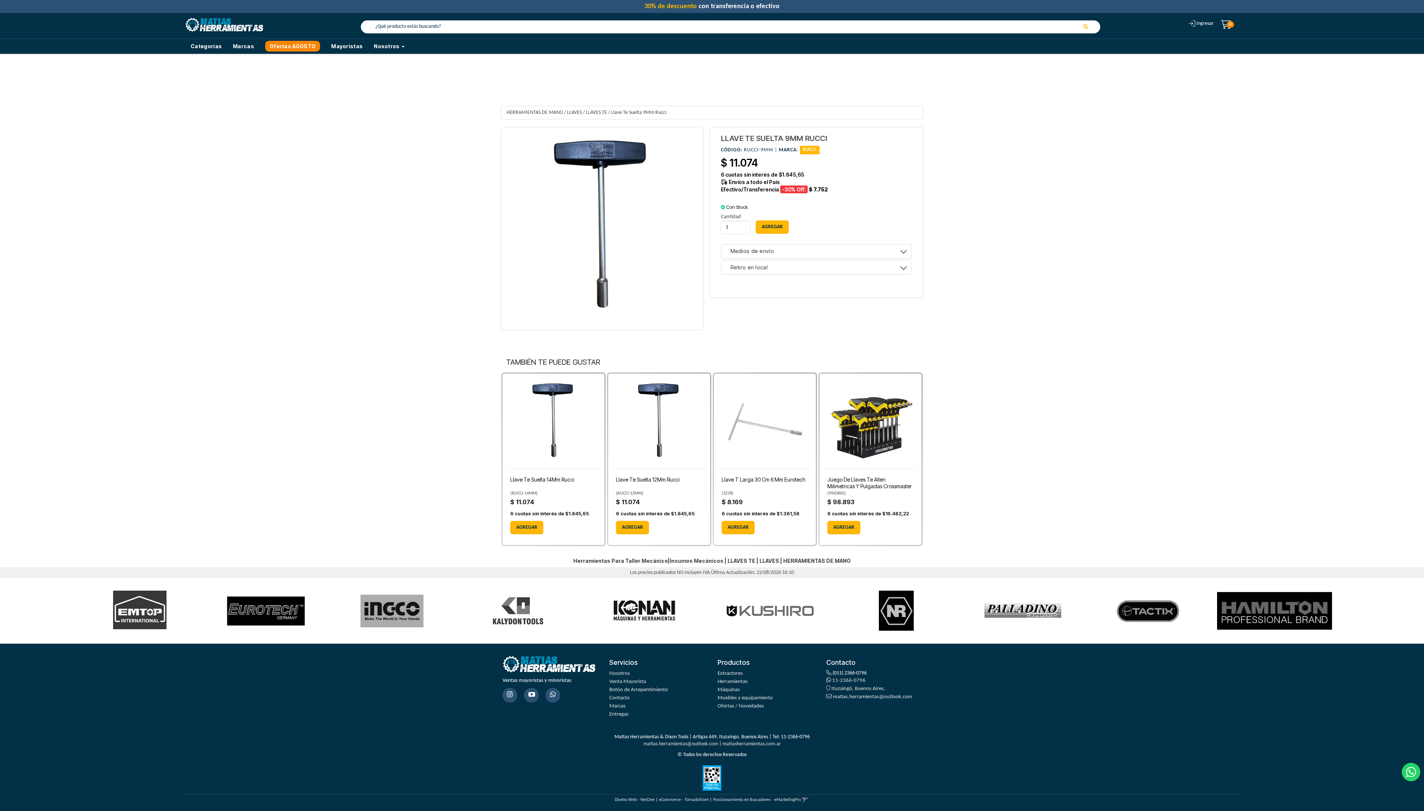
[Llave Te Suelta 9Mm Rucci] (602, 228)
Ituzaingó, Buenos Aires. (857, 689)
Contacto (619, 698)
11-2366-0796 (848, 680)
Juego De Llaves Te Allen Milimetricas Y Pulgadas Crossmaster (869, 482)
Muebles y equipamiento (745, 698)
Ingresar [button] (1205, 23)
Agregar (526, 527)
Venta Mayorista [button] (627, 681)
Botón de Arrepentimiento (638, 690)
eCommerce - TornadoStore (684, 800)
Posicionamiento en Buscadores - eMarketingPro (757, 800)
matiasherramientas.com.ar (751, 744)
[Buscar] (1086, 27)
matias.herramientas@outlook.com (872, 697)
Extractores (730, 673)
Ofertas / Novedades (741, 706)
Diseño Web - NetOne (635, 800)
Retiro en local (749, 268)
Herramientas (733, 681)
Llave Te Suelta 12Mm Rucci (648, 479)
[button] (805, 800)
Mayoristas (347, 46)
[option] (140, 611)
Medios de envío (752, 251)
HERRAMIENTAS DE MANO (535, 112)
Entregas (619, 714)
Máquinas (729, 690)
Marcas (243, 46)
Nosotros (619, 673)
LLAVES (574, 112)
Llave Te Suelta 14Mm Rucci (542, 479)
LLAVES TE (596, 112)
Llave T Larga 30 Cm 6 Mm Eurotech (763, 479)
